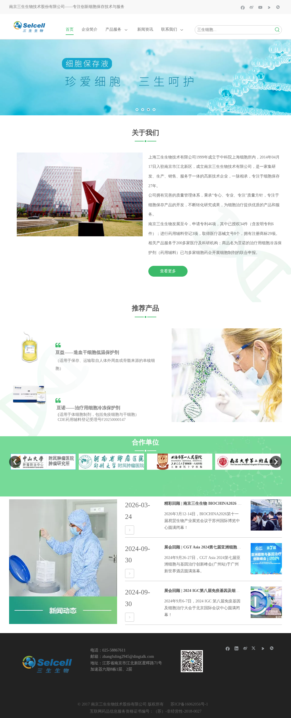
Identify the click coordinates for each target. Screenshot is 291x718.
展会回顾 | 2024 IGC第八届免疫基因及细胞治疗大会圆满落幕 (217, 590)
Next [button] (276, 462)
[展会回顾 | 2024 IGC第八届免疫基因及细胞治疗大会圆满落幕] (129, 617)
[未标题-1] (29, 395)
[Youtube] (260, 7)
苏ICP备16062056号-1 (189, 704)
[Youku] (269, 7)
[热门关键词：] (277, 30)
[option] (81, 462)
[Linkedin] (236, 648)
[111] (47, 664)
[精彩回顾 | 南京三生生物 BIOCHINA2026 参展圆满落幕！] (129, 530)
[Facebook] (242, 7)
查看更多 (168, 271)
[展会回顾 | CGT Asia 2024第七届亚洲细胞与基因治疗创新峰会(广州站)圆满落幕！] (129, 573)
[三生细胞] (227, 375)
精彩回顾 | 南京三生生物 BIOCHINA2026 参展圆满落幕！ (214, 503)
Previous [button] (15, 462)
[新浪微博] (251, 7)
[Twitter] (254, 648)
